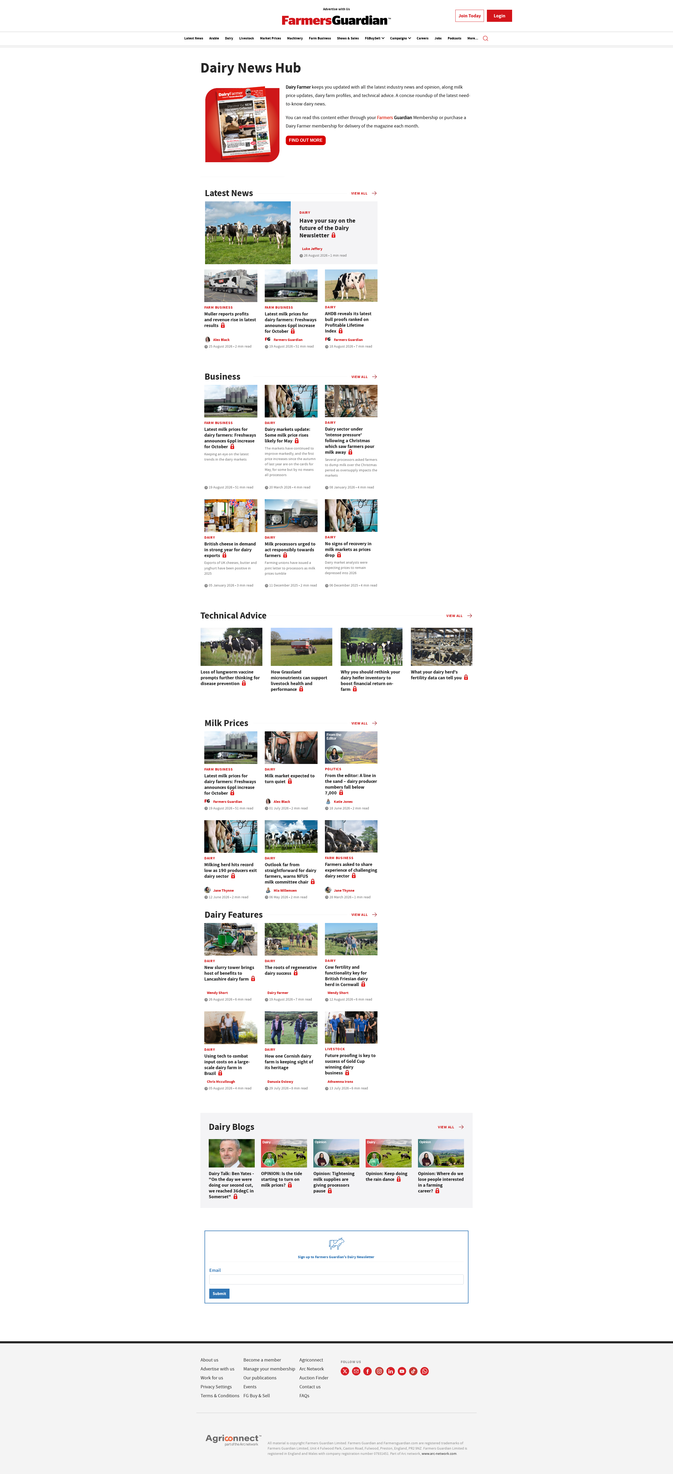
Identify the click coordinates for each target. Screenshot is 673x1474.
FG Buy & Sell (256, 1396)
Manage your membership (269, 1369)
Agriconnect (311, 1360)
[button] (485, 39)
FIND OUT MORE (306, 140)
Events (250, 1387)
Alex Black (221, 339)
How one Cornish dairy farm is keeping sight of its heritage (289, 1062)
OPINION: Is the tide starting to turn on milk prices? (281, 1179)
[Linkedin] (390, 1371)
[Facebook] (367, 1371)
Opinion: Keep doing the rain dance (386, 1176)
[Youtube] (402, 1371)
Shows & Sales (348, 38)
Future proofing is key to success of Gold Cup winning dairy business (350, 1064)
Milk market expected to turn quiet (290, 779)
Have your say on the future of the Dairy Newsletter (327, 228)
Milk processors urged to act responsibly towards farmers (290, 550)
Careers (423, 38)
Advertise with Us (336, 9)
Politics (333, 769)
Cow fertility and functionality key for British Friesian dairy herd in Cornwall (346, 976)
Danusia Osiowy (280, 1081)
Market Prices (270, 38)
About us (209, 1360)
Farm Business (320, 38)
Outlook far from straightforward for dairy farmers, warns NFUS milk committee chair (290, 873)
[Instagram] (379, 1371)
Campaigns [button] (399, 38)
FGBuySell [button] (373, 38)
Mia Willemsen (285, 890)
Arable (214, 38)
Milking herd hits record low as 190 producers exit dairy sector (230, 870)
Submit (219, 1293)
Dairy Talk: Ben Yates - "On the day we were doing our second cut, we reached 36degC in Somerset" (231, 1185)
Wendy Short (217, 992)
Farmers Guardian (288, 339)
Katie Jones (343, 801)
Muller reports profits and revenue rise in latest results (230, 320)
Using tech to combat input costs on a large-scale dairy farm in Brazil (227, 1065)
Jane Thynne (223, 890)
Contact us (310, 1387)
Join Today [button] (469, 16)
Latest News (193, 38)
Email (215, 1270)
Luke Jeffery (312, 248)
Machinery (295, 38)
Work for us (212, 1378)
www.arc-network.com (439, 1453)
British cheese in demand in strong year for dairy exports (230, 550)
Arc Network (311, 1369)
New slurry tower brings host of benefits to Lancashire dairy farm (229, 973)
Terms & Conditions (220, 1396)
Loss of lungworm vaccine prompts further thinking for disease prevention (230, 678)
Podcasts (454, 38)
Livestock (246, 38)
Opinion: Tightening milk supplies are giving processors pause (334, 1182)
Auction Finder (313, 1378)
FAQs (304, 1396)
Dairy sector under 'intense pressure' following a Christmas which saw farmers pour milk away (349, 440)
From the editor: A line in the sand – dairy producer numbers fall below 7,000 (351, 784)
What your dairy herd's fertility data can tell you (436, 675)
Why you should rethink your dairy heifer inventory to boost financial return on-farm (370, 680)
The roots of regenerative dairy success (291, 970)
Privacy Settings (216, 1387)
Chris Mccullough (221, 1081)
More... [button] (472, 38)
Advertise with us (217, 1369)
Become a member (262, 1360)
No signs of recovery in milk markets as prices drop (348, 549)
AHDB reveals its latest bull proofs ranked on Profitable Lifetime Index (348, 322)
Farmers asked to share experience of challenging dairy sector (351, 870)
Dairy (229, 38)
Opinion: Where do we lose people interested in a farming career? (441, 1182)
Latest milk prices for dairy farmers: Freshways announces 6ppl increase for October (291, 322)
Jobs (438, 38)
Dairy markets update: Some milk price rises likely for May (287, 435)
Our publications (260, 1378)
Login (499, 16)
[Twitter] (345, 1371)
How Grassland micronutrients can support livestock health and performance (299, 680)
